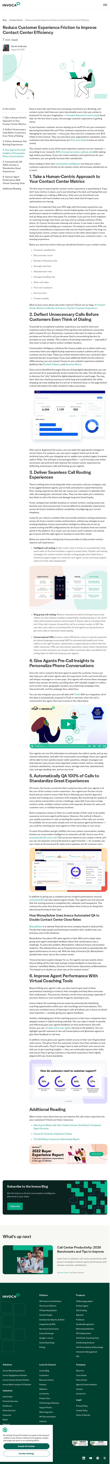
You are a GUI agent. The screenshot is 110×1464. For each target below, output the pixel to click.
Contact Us (81, 1393)
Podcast (42, 1384)
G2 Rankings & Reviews (49, 1403)
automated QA (36, 899)
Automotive (7, 1396)
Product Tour (44, 1398)
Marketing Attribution (85, 1329)
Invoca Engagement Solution (15, 1375)
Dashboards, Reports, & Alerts (52, 1319)
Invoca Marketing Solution (14, 1370)
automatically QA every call (42, 837)
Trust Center (81, 1375)
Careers (79, 1389)
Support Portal (45, 1407)
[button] (105, 5)
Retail (5, 1419)
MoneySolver (35, 926)
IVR (77, 1356)
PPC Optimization (83, 1333)
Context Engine (45, 1315)
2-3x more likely (78, 140)
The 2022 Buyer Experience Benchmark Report (57, 1139)
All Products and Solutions (50, 1301)
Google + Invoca (46, 1338)
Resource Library (46, 1380)
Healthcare (7, 1406)
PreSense (80, 1319)
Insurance (7, 1415)
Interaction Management (86, 1352)
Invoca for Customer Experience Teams (53, 1133)
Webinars (43, 1389)
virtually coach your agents (58, 1028)
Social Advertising (46, 1342)
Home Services (9, 1410)
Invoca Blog (44, 1370)
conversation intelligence (68, 163)
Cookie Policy (81, 1410)
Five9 (77, 694)
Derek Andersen (19, 46)
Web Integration (46, 1412)
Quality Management (85, 1324)
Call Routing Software (85, 1342)
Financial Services (10, 1401)
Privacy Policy (82, 1406)
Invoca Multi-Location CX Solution (17, 1384)
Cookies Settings (26, 1453)
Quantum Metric (73, 364)
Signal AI (79, 1315)
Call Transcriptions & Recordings (89, 1347)
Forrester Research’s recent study (82, 115)
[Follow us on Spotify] (97, 1458)
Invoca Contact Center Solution (16, 1380)
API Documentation (47, 1416)
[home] (11, 5)
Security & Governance (49, 1329)
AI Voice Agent (82, 1306)
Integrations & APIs (47, 1324)
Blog (4, 20)
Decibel (47, 364)
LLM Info (43, 1421)
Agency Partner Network (86, 1384)
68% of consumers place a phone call (74, 152)
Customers (44, 1375)
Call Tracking (81, 1310)
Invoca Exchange (46, 1333)
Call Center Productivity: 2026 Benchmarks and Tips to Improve (80, 1249)
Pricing (42, 1347)
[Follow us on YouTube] (90, 1458)
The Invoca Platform (47, 1306)
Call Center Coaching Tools (87, 1338)
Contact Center (16, 20)
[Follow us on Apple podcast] (104, 1458)
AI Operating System (48, 1310)
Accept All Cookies (26, 1446)
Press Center (81, 1380)
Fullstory (56, 364)
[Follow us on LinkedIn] (83, 1458)
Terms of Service (83, 1415)
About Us (80, 1370)
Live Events (44, 1393)
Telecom (6, 1424)
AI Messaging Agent (84, 1301)
